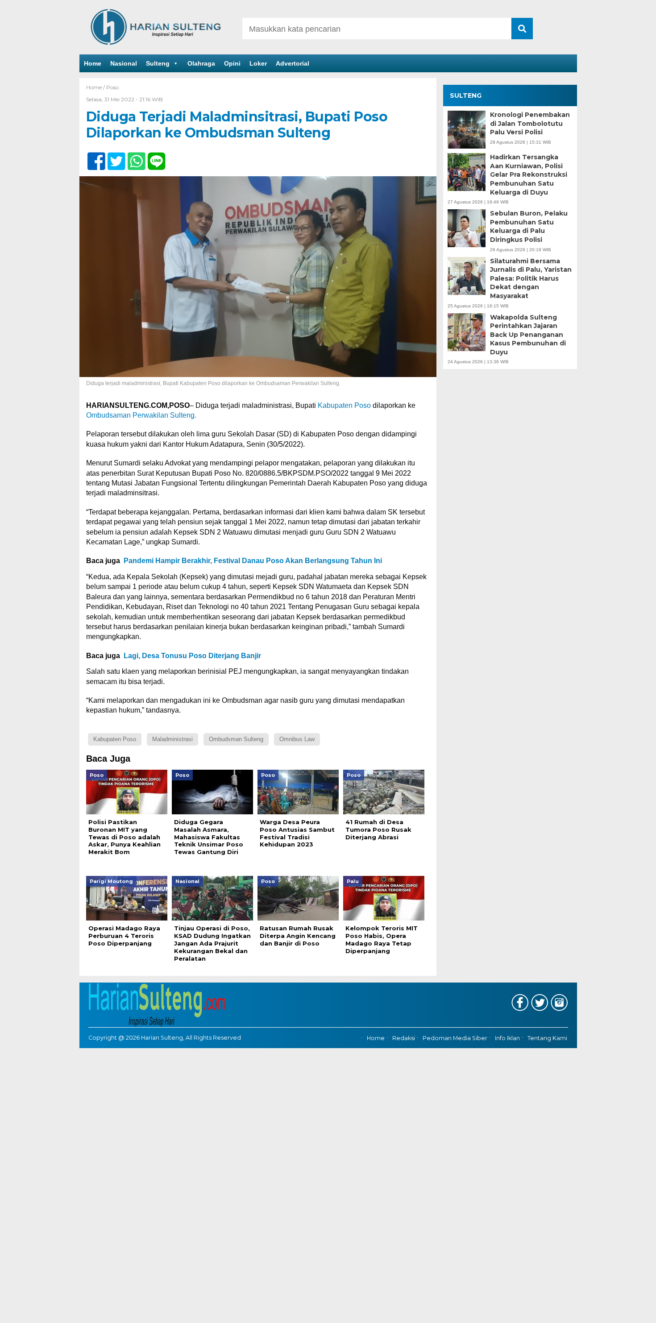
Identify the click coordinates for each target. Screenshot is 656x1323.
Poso (112, 87)
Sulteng (158, 63)
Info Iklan (507, 1038)
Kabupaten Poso (344, 405)
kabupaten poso (114, 739)
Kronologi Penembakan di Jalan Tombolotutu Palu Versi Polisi (530, 123)
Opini (232, 63)
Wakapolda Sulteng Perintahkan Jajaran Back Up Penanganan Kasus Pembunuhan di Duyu (528, 334)
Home (92, 63)
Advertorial (292, 63)
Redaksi (403, 1038)
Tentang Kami (547, 1038)
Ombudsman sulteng (236, 739)
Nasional (123, 63)
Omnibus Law (297, 739)
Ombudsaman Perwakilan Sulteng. (141, 415)
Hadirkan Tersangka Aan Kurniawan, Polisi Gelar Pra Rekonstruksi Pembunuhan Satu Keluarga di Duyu (528, 174)
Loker (258, 63)
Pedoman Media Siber (455, 1038)
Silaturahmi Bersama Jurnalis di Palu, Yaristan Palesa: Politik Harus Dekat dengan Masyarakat (531, 278)
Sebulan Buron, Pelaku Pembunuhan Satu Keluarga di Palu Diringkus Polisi (529, 226)
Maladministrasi (172, 739)
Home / (96, 87)
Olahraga (201, 63)
